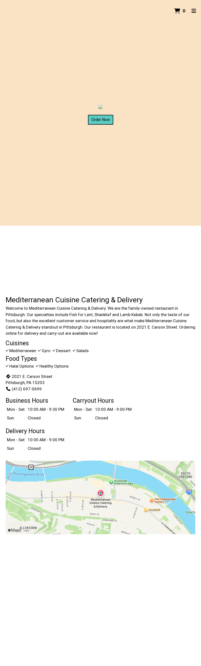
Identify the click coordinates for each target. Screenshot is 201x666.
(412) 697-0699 (27, 388)
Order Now (100, 119)
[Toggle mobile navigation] (193, 11)
